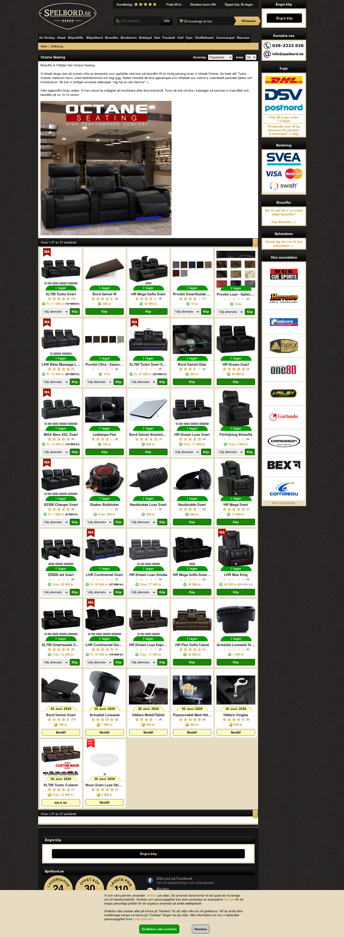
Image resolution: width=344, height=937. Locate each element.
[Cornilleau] (284, 489)
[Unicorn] (284, 322)
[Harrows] (284, 298)
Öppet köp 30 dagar (239, 4)
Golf (180, 37)
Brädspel (145, 37)
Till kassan (248, 21)
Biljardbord (94, 37)
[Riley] (284, 393)
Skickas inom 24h (203, 4)
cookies (151, 895)
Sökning (57, 46)
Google (229, 899)
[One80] (284, 369)
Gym (189, 37)
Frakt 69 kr (174, 4)
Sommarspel (225, 37)
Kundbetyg (125, 4)
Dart (157, 37)
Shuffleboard (204, 37)
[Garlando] (284, 417)
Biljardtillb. (76, 37)
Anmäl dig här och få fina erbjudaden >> (283, 243)
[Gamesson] (284, 441)
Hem (44, 46)
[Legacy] (284, 346)
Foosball (168, 37)
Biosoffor (111, 37)
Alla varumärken (284, 503)
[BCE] (284, 274)
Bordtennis (129, 37)
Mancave (243, 37)
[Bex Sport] (284, 465)
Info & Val (61, 803)
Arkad (61, 37)
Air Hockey (47, 37)
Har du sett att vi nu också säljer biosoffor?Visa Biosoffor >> (284, 216)
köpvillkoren (144, 919)
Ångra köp (284, 18)
